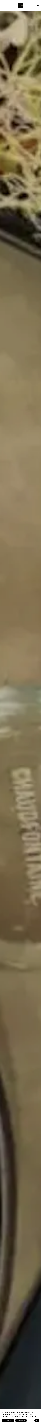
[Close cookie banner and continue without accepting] (36, 1420)
